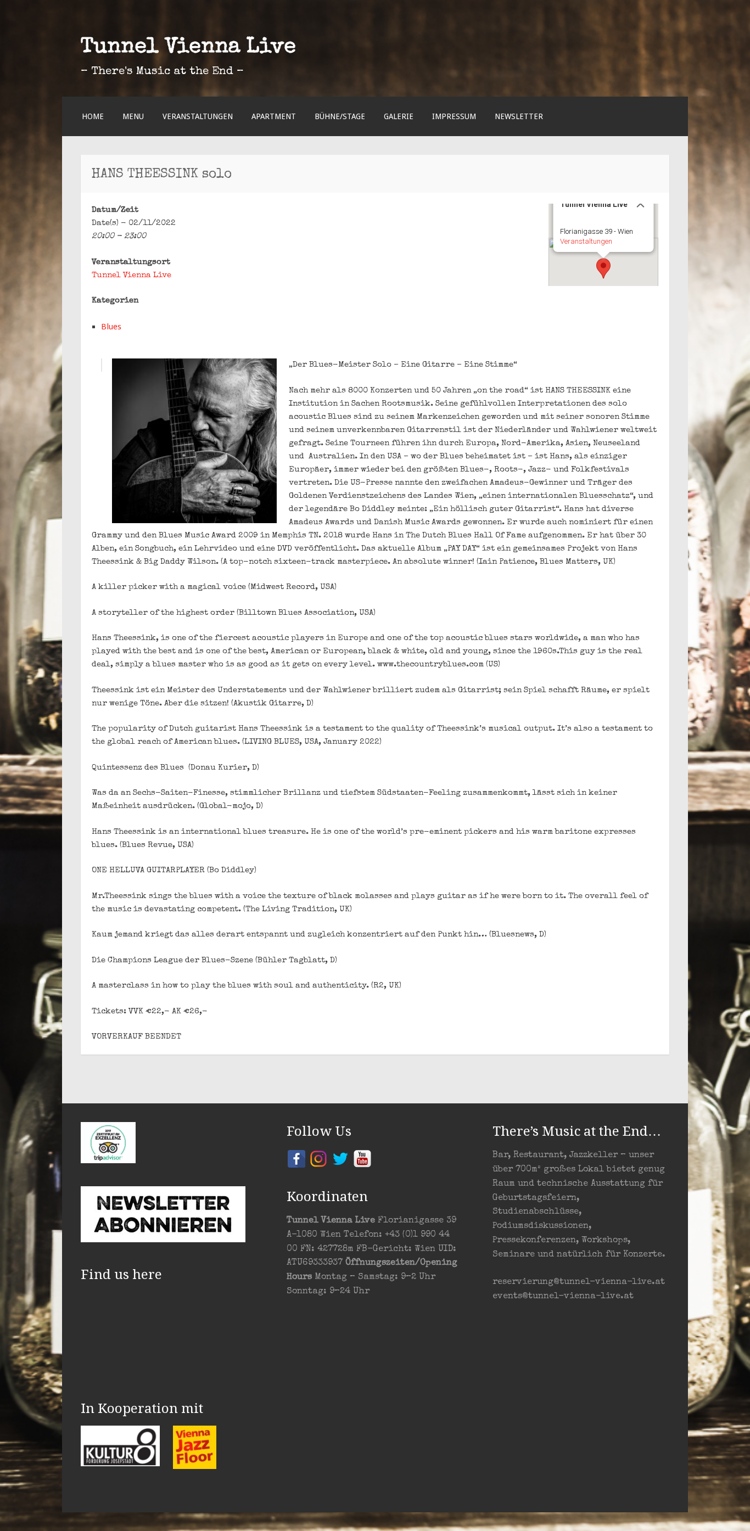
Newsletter (519, 116)
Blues (111, 327)
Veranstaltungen (198, 116)
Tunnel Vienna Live (188, 48)
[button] (603, 268)
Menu (133, 116)
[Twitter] (340, 1158)
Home (93, 116)
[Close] (641, 203)
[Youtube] (362, 1158)
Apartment (273, 116)
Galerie (398, 116)
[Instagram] (318, 1158)
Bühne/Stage (340, 116)
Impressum (454, 116)
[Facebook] (296, 1158)
